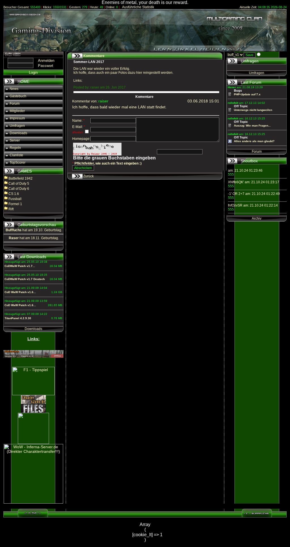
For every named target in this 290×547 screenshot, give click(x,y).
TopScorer (15, 163)
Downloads (16, 133)
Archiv (256, 218)
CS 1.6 (13, 194)
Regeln (13, 148)
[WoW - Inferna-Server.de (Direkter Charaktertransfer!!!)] (33, 474)
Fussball (15, 199)
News (11, 89)
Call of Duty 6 (18, 189)
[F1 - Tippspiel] (33, 381)
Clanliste (14, 155)
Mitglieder (15, 111)
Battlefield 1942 (20, 178)
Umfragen (15, 126)
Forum (12, 104)
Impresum (15, 118)
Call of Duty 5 (18, 184)
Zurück (88, 176)
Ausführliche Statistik (137, 7)
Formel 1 (15, 204)
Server (12, 140)
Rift (11, 209)
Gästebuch (15, 96)
